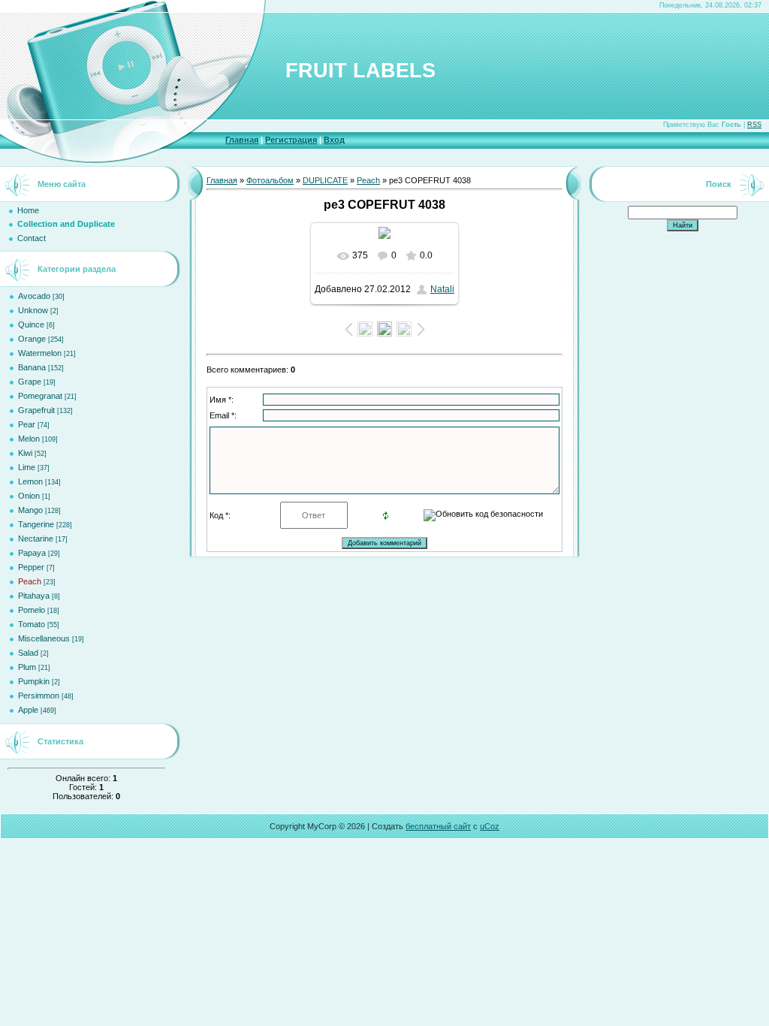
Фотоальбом (270, 180)
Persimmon (38, 695)
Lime (26, 467)
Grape (29, 381)
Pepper (31, 567)
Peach (29, 581)
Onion (29, 495)
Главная (241, 139)
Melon (29, 438)
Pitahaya (34, 595)
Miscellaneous (44, 638)
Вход (334, 139)
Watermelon (40, 353)
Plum (27, 666)
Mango (30, 510)
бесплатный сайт (438, 826)
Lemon (30, 481)
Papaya (32, 552)
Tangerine (36, 524)
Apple (28, 709)
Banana (32, 367)
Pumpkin (34, 681)
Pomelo (31, 609)
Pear (26, 424)
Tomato (31, 624)
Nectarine (35, 538)
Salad (28, 652)
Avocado (34, 295)
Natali (442, 289)
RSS (754, 124)
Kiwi (25, 452)
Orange (32, 338)
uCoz (489, 826)
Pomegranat (40, 395)
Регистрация (291, 139)
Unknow (33, 310)
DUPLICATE (325, 180)
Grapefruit (36, 410)
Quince (31, 324)
